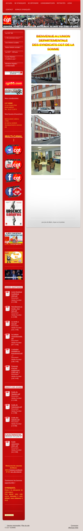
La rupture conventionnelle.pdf (16, 336)
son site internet (16, 472)
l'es (10, 470)
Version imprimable (14, 525)
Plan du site (26, 525)
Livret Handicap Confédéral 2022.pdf (16, 294)
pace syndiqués (17, 470)
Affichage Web (73, 528)
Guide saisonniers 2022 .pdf (15, 444)
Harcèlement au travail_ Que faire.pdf (16, 309)
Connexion (74, 525)
